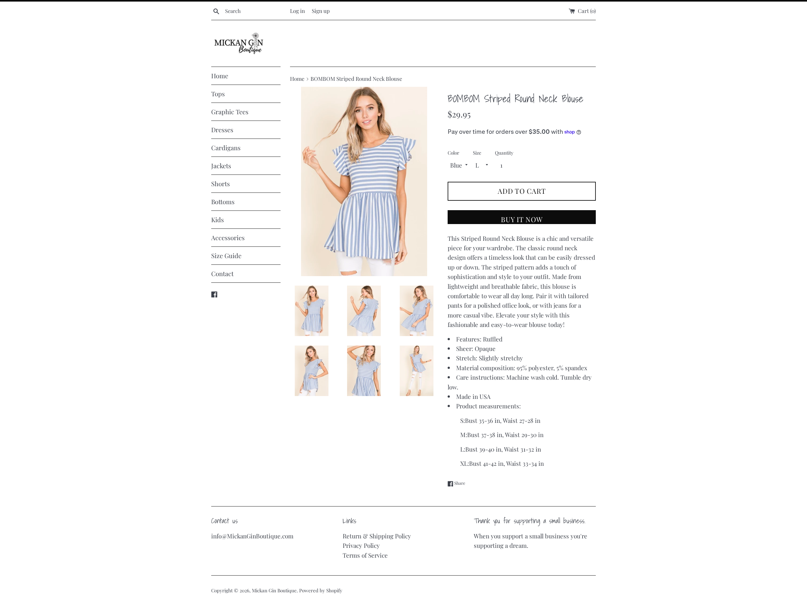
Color (453, 153)
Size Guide (226, 255)
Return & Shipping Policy (377, 536)
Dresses (222, 129)
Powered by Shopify (320, 590)
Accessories (228, 237)
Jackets (221, 165)
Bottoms (223, 201)
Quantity (504, 153)
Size (477, 153)
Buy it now (522, 219)
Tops (218, 93)
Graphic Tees (229, 111)
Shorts (220, 183)
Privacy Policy (361, 545)
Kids (217, 219)
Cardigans (226, 147)
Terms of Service (365, 555)
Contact (222, 273)
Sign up (321, 10)
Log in (297, 10)
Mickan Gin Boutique (274, 590)
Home (219, 75)
